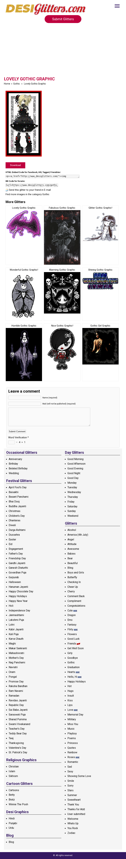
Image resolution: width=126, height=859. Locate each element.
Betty (12, 794)
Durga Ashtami (17, 530)
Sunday (71, 511)
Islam (12, 771)
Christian (14, 766)
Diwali (12, 525)
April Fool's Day (18, 487)
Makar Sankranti (18, 648)
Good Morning (75, 459)
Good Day (73, 478)
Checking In (74, 582)
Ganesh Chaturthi (18, 567)
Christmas (14, 511)
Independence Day (19, 610)
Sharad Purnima (18, 719)
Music (70, 728)
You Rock (72, 828)
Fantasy (71, 624)
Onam (12, 672)
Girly (70, 653)
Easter (12, 539)
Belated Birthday (18, 468)
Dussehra (14, 534)
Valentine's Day (17, 747)
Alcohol (71, 530)
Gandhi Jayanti (17, 563)
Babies (71, 553)
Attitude (71, 544)
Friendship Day (17, 558)
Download (15, 165)
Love (70, 709)
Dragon (71, 615)
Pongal (13, 676)
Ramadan (14, 695)
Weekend (72, 515)
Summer (72, 795)
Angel (70, 539)
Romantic (72, 761)
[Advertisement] (63, 52)
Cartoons (14, 790)
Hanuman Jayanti (18, 586)
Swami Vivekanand (19, 724)
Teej (11, 738)
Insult (70, 695)
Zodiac (71, 833)
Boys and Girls (75, 572)
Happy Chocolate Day (21, 591)
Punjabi (13, 823)
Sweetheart (74, 799)
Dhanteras (14, 520)
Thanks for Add (76, 809)
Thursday (72, 496)
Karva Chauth (16, 638)
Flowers (72, 634)
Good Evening (75, 468)
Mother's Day (16, 657)
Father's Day (16, 553)
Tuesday (72, 487)
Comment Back (76, 596)
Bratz (12, 799)
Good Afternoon (76, 463)
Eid (10, 544)
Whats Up (72, 823)
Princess (72, 743)
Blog (11, 842)
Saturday (72, 506)
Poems (71, 738)
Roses (71, 757)
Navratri (13, 667)
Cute (70, 610)
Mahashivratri (16, 653)
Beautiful (72, 563)
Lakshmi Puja (16, 619)
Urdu (11, 827)
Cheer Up (72, 586)
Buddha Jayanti (17, 506)
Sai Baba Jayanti (18, 709)
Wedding (14, 473)
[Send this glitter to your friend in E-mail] (7, 189)
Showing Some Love (79, 776)
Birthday (13, 463)
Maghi (12, 643)
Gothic (16, 83)
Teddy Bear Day (18, 733)
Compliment (74, 601)
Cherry (71, 591)
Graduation (73, 667)
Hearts (71, 672)
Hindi (12, 818)
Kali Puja (14, 634)
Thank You (73, 804)
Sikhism (13, 776)
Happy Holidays (18, 596)
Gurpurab (14, 577)
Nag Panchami (17, 662)
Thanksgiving (16, 743)
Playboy (72, 733)
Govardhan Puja (17, 572)
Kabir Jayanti (16, 629)
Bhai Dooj (14, 501)
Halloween (15, 582)
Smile (70, 780)
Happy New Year (18, 601)
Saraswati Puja (17, 714)
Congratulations (76, 605)
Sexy (70, 771)
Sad (69, 766)
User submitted (76, 814)
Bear (70, 558)
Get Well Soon (75, 648)
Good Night (73, 473)
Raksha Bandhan (18, 686)
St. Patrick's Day (18, 752)
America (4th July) (77, 534)
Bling (70, 567)
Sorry (70, 785)
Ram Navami (16, 690)
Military (71, 719)
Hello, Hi (72, 676)
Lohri (11, 624)
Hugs (70, 690)
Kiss (70, 700)
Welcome (72, 818)
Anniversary (15, 459)
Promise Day (16, 681)
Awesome (73, 548)
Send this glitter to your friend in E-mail (30, 189)
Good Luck (73, 638)
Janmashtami (16, 615)
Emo (70, 619)
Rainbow (72, 752)
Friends (71, 643)
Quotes (71, 747)
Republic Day (16, 705)
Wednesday (74, 492)
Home (7, 83)
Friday (70, 501)
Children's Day (17, 515)
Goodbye (72, 657)
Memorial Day (75, 714)
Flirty (70, 629)
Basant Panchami (18, 496)
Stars (70, 790)
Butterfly (72, 577)
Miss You (72, 724)
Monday (72, 482)
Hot (69, 686)
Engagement (16, 548)
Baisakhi (13, 492)
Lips (70, 705)
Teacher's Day (17, 728)
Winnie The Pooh (18, 804)
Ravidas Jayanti (18, 700)
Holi (11, 605)
